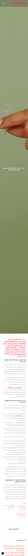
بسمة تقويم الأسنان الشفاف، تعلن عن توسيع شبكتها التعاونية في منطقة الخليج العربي (13, 548)
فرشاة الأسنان (17, 416)
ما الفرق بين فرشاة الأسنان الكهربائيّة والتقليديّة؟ (22, 507)
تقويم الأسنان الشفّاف (15, 387)
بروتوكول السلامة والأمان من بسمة (14, 552)
